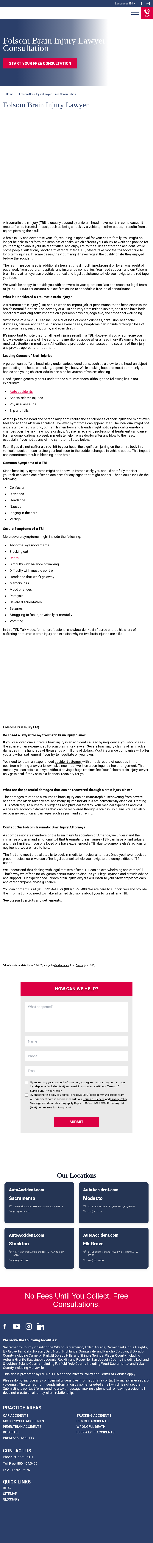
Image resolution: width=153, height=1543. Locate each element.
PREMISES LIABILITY (19, 1438)
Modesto (93, 1198)
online (69, 289)
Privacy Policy (82, 1374)
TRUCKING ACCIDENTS (93, 1415)
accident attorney (68, 762)
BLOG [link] (7, 1488)
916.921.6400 (24, 1457)
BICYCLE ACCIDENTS (92, 1421)
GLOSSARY (11, 1499)
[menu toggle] (135, 13)
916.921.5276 (20, 1470)
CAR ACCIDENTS (15, 1415)
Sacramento (22, 1198)
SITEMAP (10, 1494)
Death (14, 558)
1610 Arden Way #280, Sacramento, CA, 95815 (38, 1206)
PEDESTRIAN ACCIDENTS (22, 1427)
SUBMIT (76, 1122)
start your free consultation (40, 63)
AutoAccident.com (26, 1190)
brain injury (14, 238)
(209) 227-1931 (96, 1211)
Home (9, 94)
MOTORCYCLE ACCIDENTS (23, 1421)
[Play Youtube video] (76, 680)
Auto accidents (21, 391)
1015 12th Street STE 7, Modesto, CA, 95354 (111, 1206)
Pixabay (80, 965)
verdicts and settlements (42, 900)
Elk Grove (93, 1243)
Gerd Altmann (61, 965)
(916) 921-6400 (21, 1211)
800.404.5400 (27, 1463)
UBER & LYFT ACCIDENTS (95, 1432)
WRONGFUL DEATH (90, 1427)
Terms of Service (113, 1374)
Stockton (19, 1243)
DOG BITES (11, 1432)
